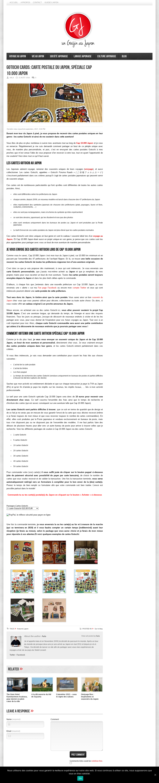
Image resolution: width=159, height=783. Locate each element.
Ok (80, 778)
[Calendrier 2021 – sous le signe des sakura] (67, 692)
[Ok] (155, 774)
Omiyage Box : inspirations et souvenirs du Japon (89, 696)
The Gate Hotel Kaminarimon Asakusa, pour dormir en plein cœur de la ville (17, 697)
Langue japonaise (82, 56)
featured (20, 629)
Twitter (12, 655)
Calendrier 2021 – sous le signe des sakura (66, 695)
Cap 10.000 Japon (84, 143)
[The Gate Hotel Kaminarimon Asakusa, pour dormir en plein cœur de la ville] (17, 692)
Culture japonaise (106, 56)
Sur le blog (98, 629)
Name (13, 719)
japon (26, 629)
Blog (124, 56)
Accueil (14, 2)
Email (13, 731)
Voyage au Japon (17, 56)
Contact (37, 2)
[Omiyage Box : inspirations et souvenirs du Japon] (92, 692)
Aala (44, 636)
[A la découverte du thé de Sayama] (42, 692)
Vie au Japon (38, 56)
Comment (55, 719)
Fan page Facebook (47, 288)
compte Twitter (79, 288)
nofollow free (96, 761)
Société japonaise (59, 56)
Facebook (21, 655)
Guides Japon (51, 2)
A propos (25, 2)
